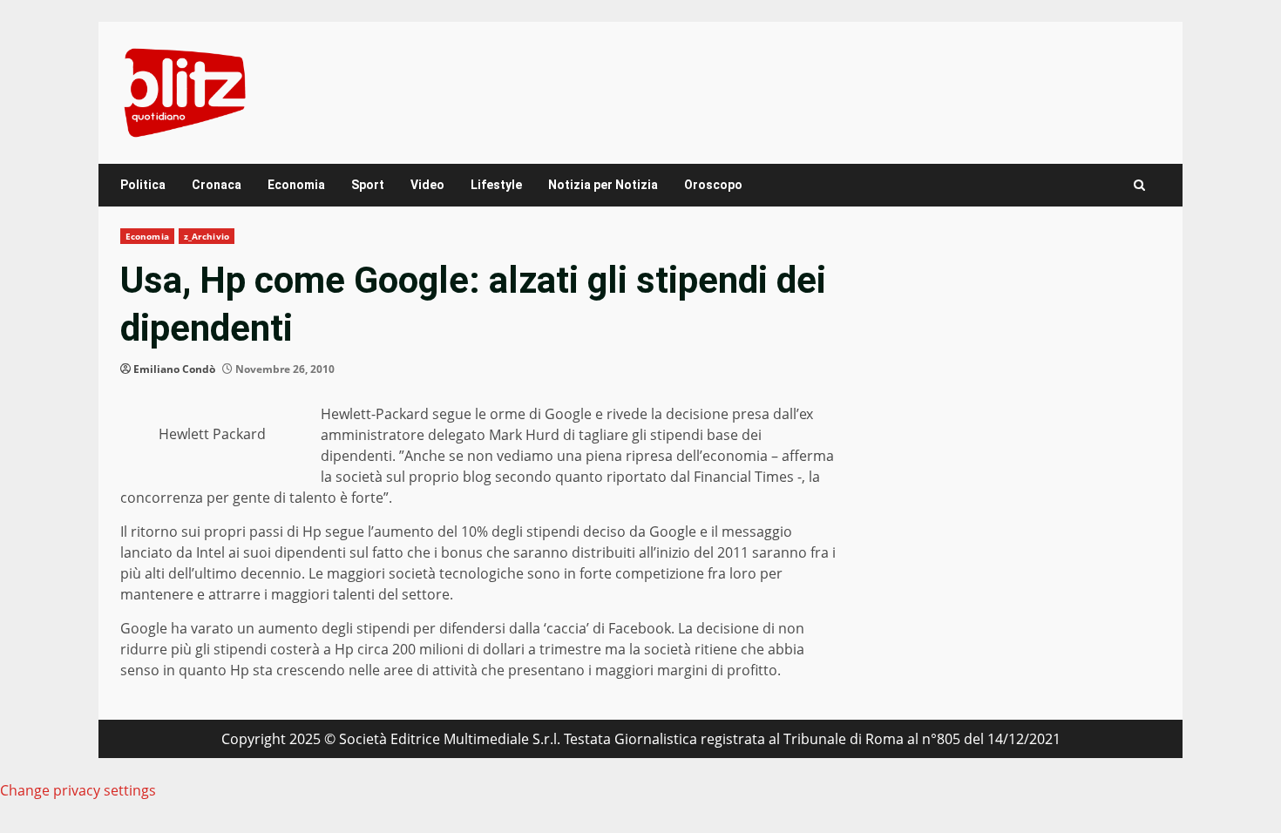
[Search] (1139, 185)
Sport (367, 185)
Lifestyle (496, 185)
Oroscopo (713, 185)
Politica (143, 185)
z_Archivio (206, 236)
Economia (296, 185)
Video (427, 185)
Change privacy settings (78, 790)
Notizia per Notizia (603, 185)
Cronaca (216, 185)
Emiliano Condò (174, 369)
